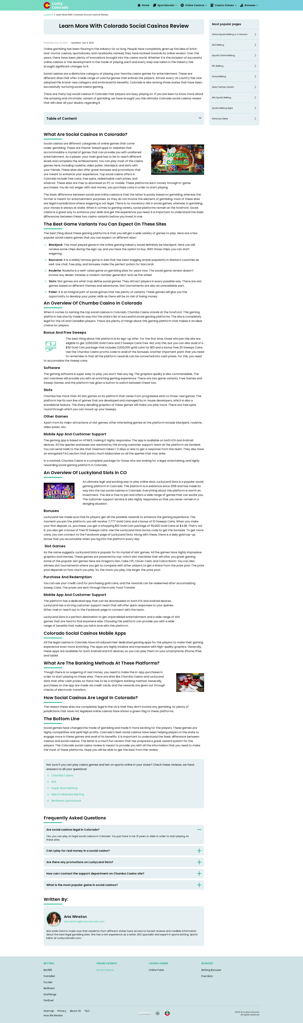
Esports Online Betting (223, 55)
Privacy (62, 1011)
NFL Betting (217, 66)
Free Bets (207, 976)
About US (75, 1011)
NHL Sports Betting (221, 97)
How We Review (53, 1015)
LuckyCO (48, 14)
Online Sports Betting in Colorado (229, 34)
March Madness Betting (67, 794)
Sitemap (49, 1011)
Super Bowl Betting (64, 788)
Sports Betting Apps (222, 108)
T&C (87, 1011)
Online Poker (156, 970)
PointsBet (49, 976)
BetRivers (49, 988)
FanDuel (48, 1000)
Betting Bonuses (211, 970)
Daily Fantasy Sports (223, 87)
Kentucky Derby (220, 118)
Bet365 (48, 970)
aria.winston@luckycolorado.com (84, 921)
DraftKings (50, 994)
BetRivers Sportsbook (66, 801)
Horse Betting (219, 76)
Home (145, 5)
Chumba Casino (62, 775)
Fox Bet (48, 982)
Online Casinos (194, 5)
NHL (53, 782)
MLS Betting (218, 45)
